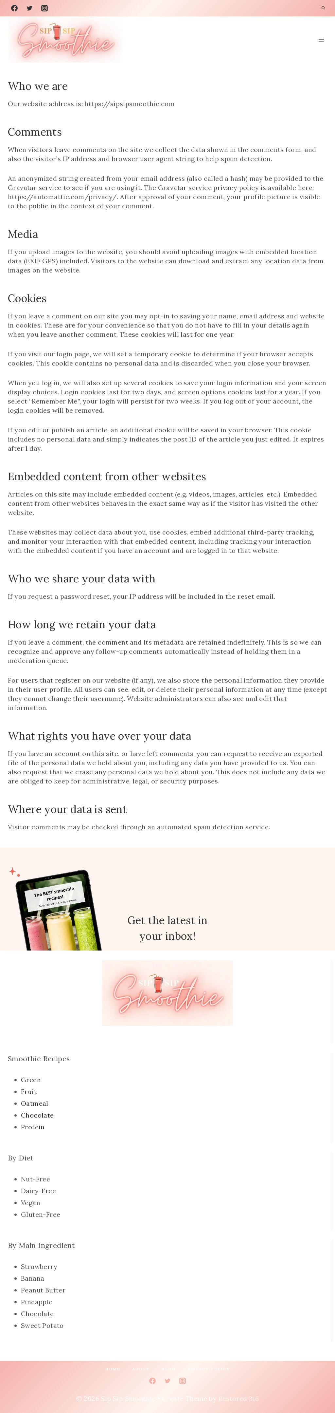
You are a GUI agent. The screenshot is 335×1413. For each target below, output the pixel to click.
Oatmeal (34, 1103)
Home (112, 1368)
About (141, 1368)
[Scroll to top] (318, 1386)
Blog (169, 1368)
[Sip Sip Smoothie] (65, 40)
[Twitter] (29, 8)
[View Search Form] (323, 8)
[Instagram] (44, 8)
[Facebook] (14, 8)
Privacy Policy (209, 1368)
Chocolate (37, 1115)
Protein (33, 1127)
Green (31, 1080)
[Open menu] (321, 40)
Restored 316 (239, 1398)
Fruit (29, 1091)
